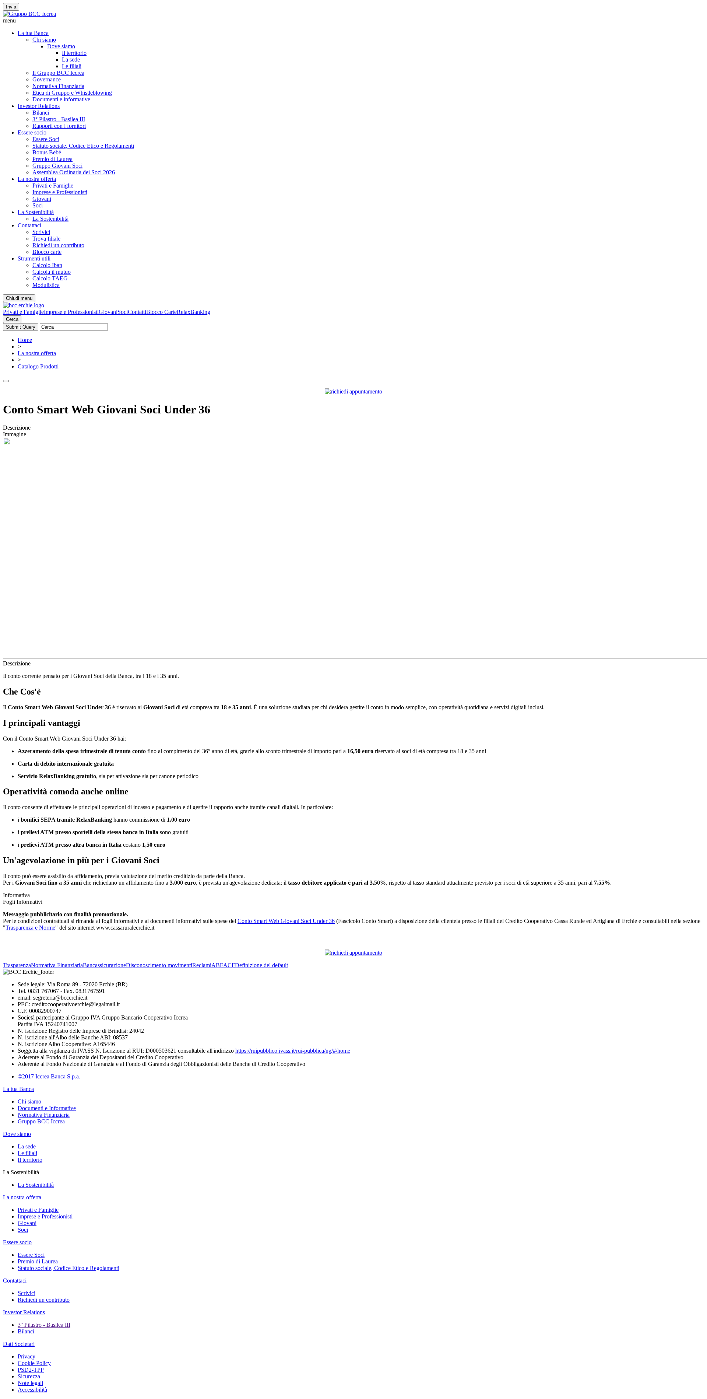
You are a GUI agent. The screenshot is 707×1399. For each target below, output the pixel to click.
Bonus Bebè (46, 152)
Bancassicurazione (104, 965)
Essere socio (32, 132)
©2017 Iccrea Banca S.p (46, 1076)
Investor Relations (39, 106)
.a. (77, 1076)
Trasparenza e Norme (30, 927)
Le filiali (71, 66)
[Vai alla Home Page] (23, 305)
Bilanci (40, 112)
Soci (37, 205)
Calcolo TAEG (50, 278)
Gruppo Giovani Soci (57, 165)
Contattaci (29, 225)
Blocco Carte (161, 312)
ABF (217, 965)
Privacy (26, 1356)
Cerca (12, 319)
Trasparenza (17, 965)
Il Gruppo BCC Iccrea (58, 73)
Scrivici (41, 232)
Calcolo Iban (47, 265)
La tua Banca (33, 33)
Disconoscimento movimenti (159, 965)
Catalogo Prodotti (38, 366)
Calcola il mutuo (51, 272)
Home (25, 340)
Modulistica (46, 285)
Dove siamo (61, 46)
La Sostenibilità (36, 212)
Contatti (137, 312)
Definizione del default (261, 965)
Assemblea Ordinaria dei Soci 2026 (73, 172)
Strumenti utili (34, 258)
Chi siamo (44, 39)
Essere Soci (45, 139)
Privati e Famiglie (52, 185)
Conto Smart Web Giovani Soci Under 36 (286, 921)
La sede (71, 59)
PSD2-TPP (31, 1370)
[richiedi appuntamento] (353, 391)
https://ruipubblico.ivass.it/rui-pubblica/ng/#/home (292, 1050)
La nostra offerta (37, 179)
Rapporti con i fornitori (59, 126)
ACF (229, 965)
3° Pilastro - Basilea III (58, 119)
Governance (46, 79)
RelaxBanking (193, 312)
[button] (353, 20)
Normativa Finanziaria (58, 86)
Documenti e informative (61, 99)
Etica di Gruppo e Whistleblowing (72, 93)
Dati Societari (19, 1344)
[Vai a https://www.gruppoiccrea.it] (29, 14)
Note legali (30, 1383)
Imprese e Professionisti (59, 192)
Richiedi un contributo (58, 245)
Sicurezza (29, 1376)
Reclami (201, 965)
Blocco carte (46, 252)
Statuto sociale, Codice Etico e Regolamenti (83, 146)
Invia (11, 7)
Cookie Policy (34, 1363)
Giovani (41, 199)
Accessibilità (32, 1389)
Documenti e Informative (47, 1108)
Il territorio (74, 53)
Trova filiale (46, 238)
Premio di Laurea (52, 159)
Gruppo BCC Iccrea (41, 1121)
